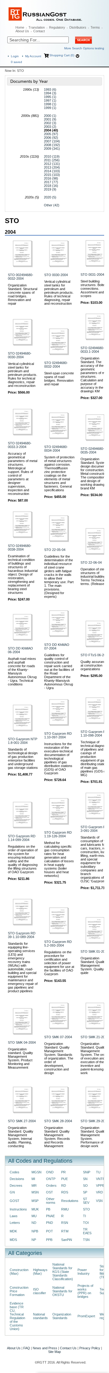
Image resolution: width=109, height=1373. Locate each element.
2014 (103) (52, 171)
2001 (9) (50, 119)
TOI (86, 1222)
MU (34, 1216)
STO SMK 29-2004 (94, 1121)
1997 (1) (50, 100)
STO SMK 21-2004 (94, 1037)
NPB (34, 1231)
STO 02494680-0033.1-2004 (92, 349)
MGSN (36, 1172)
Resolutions (69, 1201)
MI (33, 1179)
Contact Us (68, 1348)
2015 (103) (52, 175)
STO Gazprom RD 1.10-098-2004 (94, 733)
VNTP (100, 1179)
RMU (65, 1209)
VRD (99, 1192)
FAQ (26, 1348)
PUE (64, 1179)
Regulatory (57, 27)
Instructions (18, 1209)
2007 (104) (52, 141)
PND (49, 1222)
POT (49, 1231)
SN (85, 1179)
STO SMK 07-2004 (58, 1037)
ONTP (50, 1179)
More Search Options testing (84, 48)
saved (16, 62)
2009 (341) (52, 148)
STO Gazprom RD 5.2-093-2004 (58, 943)
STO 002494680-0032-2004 (20, 276)
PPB (49, 1240)
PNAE (50, 1216)
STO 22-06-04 (91, 562)
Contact (39, 31)
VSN (99, 1201)
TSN (86, 1240)
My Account (33, 56)
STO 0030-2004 (56, 275)
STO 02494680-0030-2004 (19, 355)
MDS (13, 1240)
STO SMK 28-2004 (58, 1121)
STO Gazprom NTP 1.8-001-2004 (22, 740)
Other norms (50, 1200)
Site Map (54, 1352)
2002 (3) (50, 123)
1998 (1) (50, 104)
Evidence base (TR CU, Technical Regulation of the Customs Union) (17, 1316)
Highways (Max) (40, 1271)
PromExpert (86, 1316)
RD (63, 1185)
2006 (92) (51, 137)
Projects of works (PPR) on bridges (85, 1291)
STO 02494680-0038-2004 (19, 547)
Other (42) (51, 205)
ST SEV (86, 1200)
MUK (35, 1209)
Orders (51, 1185)
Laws (14, 1216)
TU (98, 1172)
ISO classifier (39, 1291)
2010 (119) (52, 156)
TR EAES (87, 1231)
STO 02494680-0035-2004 (92, 450)
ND (33, 1222)
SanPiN (66, 1240)
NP (33, 1240)
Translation (36, 27)
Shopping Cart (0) (61, 55)
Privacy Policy (89, 1348)
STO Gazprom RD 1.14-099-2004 (21, 838)
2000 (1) (50, 115)
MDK (13, 1231)
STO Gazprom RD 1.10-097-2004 (58, 735)
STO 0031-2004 (92, 274)
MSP (34, 1201)
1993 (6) (50, 89)
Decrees (16, 1185)
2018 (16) (51, 185)
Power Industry (84, 1271)
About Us (22, 31)
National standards (40, 1316)
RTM (64, 1231)
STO (86, 1209)
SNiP (86, 1172)
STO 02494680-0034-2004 (56, 448)
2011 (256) (52, 160)
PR (63, 1172)
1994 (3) (50, 93)
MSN (35, 1192)
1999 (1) (50, 108)
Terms (95, 27)
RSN (64, 1222)
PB (48, 1209)
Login (15, 56)
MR (34, 1185)
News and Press (45, 1348)
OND (50, 1172)
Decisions (17, 1179)
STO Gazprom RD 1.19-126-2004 (58, 834)
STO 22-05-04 (54, 550)
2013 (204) (52, 167)
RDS (64, 1192)
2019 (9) (50, 189)
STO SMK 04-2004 (22, 1042)
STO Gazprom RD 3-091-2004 (94, 828)
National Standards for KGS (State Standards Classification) (62, 1272)
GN (12, 1192)
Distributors (77, 27)
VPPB (100, 1185)
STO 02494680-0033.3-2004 (19, 445)
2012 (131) (52, 164)
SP (85, 1192)
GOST (14, 1201)
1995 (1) (50, 97)
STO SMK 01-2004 (94, 951)
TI (84, 1216)
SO (85, 1185)
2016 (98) (51, 178)
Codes (14, 1172)
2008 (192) (52, 145)
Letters (15, 1222)
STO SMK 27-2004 (22, 1121)
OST (49, 1192)
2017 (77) (51, 182)
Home (19, 27)
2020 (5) (50, 197)
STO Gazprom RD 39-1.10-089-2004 (21, 935)
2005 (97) (51, 134)
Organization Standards (61, 1316)
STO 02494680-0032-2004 (56, 364)
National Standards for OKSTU (62, 1291)
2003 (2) (50, 126)
